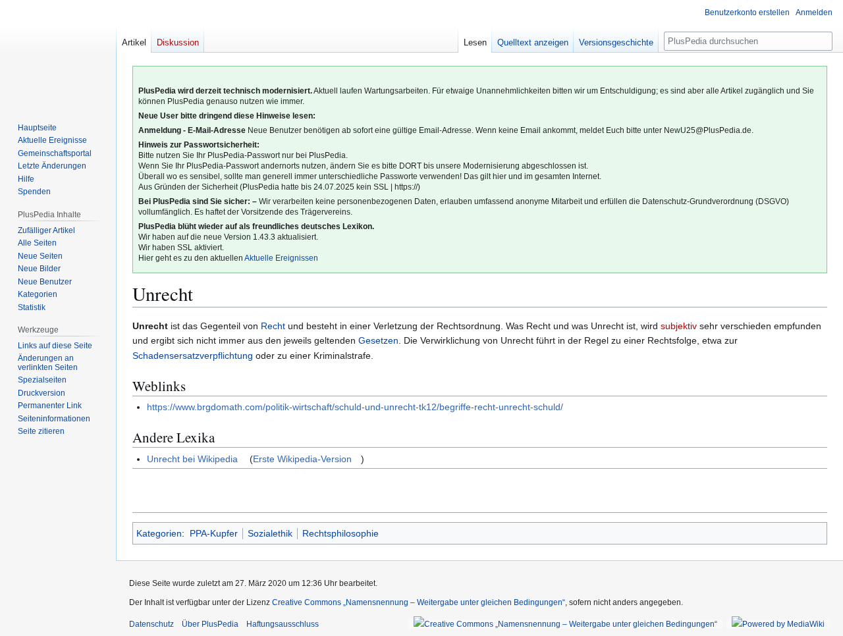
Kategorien (159, 533)
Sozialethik (270, 533)
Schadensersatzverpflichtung (192, 355)
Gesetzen (378, 340)
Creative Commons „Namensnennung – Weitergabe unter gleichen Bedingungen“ (418, 602)
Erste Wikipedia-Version (302, 459)
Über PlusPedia (210, 624)
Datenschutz (151, 624)
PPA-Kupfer (214, 533)
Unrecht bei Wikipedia (192, 459)
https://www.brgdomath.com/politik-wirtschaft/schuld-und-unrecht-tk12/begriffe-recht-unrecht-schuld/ (355, 407)
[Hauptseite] (58, 52)
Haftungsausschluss (282, 624)
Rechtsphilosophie (340, 533)
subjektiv (679, 326)
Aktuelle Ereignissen (281, 258)
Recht (273, 326)
